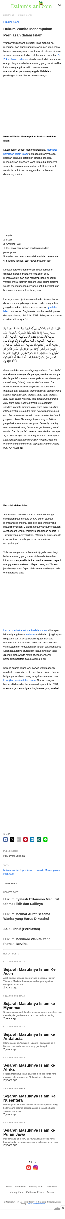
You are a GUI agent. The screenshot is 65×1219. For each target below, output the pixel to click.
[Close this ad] (62, 1207)
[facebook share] (5, 839)
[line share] (45, 839)
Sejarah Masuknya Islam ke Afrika (29, 1067)
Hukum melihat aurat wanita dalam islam (25, 630)
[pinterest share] (25, 839)
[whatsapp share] (39, 839)
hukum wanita (10, 870)
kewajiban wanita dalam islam (19, 680)
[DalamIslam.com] (32, 5)
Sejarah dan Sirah (14, 962)
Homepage (8, 15)
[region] (32, 107)
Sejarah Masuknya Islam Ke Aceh (29, 971)
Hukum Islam (25, 15)
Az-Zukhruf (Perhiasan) (21, 929)
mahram (30, 634)
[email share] (19, 839)
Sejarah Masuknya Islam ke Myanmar (29, 1005)
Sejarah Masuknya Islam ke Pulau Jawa (29, 1132)
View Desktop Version (36, 1204)
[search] (60, 5)
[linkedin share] (32, 839)
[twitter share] (12, 839)
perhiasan (27, 870)
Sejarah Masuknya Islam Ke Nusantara (29, 1098)
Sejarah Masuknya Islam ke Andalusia (29, 1036)
